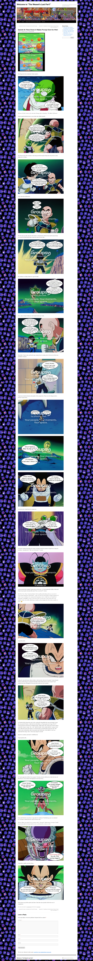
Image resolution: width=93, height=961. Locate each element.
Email (19, 938)
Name (19, 934)
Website (19, 942)
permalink (38, 906)
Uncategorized (29, 906)
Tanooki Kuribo (31, 31)
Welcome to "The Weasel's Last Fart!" (34, 4)
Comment (20, 920)
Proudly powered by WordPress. (68, 958)
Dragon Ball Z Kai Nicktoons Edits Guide (33, 21)
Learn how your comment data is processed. (42, 952)
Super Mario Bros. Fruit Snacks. (68, 29)
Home (19, 21)
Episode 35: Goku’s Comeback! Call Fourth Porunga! (27, 26)
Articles (23, 21)
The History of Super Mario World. (68, 30)
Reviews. (43, 21)
